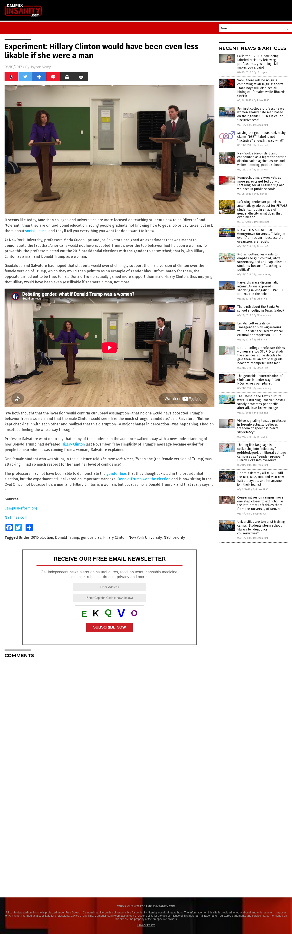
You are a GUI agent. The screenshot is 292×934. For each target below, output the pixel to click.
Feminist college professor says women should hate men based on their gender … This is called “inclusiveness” (260, 114)
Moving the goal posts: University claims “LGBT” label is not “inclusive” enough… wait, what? (261, 137)
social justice (36, 231)
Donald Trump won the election (143, 479)
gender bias (117, 473)
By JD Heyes (260, 72)
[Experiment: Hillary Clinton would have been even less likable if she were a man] (23, 16)
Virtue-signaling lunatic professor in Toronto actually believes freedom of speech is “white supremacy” (262, 426)
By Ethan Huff (261, 100)
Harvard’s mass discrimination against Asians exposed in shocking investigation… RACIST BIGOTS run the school (260, 288)
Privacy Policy (146, 925)
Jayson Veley (40, 67)
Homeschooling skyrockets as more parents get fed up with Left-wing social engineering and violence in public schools (260, 183)
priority (178, 537)
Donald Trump (67, 537)
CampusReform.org (21, 508)
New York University (145, 537)
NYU (167, 537)
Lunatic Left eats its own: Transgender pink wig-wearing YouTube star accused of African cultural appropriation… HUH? (260, 329)
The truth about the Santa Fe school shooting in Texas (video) (260, 309)
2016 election (42, 537)
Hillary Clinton (73, 444)
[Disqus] (109, 719)
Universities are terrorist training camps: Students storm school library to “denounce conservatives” (261, 527)
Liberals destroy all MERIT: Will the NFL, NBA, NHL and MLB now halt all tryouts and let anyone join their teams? (260, 478)
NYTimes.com (16, 517)
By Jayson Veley (262, 274)
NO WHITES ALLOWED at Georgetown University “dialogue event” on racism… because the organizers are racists (261, 235)
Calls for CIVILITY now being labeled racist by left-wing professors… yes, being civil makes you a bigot (258, 61)
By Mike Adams (262, 315)
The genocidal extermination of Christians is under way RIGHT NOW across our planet (259, 380)
